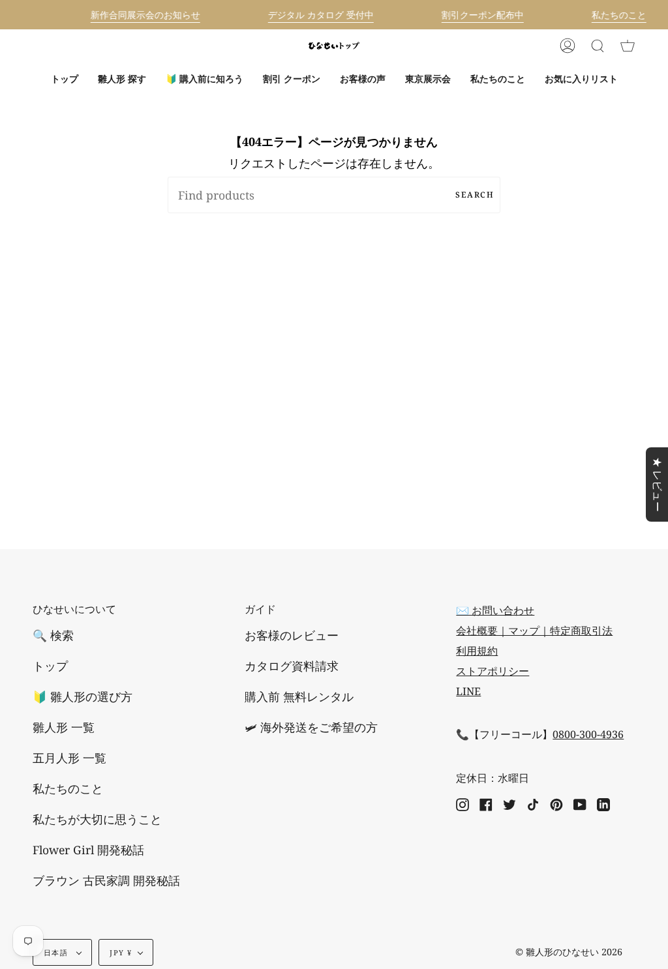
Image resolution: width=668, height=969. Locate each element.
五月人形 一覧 (69, 758)
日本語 (57, 952)
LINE (468, 691)
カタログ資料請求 (292, 666)
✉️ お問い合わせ (495, 610)
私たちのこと (68, 788)
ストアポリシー (492, 671)
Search (474, 194)
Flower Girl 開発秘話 (88, 849)
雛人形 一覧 (64, 727)
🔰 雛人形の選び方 (82, 696)
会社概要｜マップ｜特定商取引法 (534, 630)
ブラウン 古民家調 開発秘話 (106, 880)
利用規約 (477, 651)
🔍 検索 (53, 635)
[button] (122, 79)
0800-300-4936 (588, 734)
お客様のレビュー (292, 635)
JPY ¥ (121, 952)
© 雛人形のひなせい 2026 (568, 952)
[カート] (628, 45)
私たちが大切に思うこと (97, 819)
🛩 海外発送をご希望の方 (311, 727)
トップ (50, 666)
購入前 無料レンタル (299, 696)
